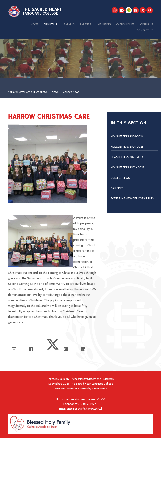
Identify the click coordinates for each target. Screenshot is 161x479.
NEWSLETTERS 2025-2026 (127, 136)
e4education (99, 388)
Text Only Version (58, 379)
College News (71, 92)
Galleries (117, 188)
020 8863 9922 (86, 404)
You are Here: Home (20, 92)
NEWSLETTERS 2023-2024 (127, 157)
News (55, 92)
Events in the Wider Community (132, 198)
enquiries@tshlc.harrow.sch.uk (84, 408)
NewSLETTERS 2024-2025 (127, 146)
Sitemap (108, 379)
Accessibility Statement (86, 379)
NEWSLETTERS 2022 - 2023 (127, 167)
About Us (42, 92)
